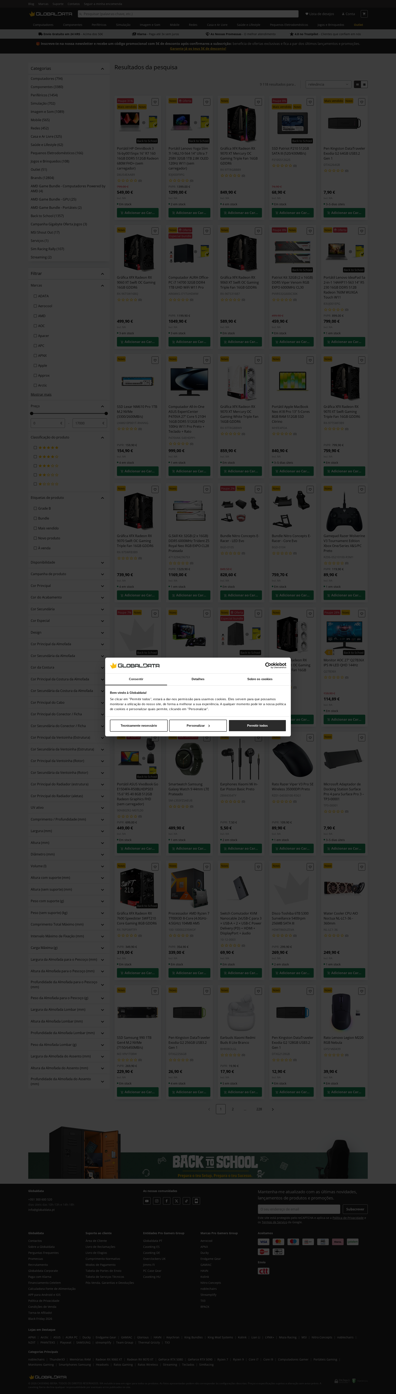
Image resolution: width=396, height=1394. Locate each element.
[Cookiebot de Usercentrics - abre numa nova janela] (268, 665)
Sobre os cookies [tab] (260, 679)
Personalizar (196, 725)
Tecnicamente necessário (139, 725)
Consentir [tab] (136, 679)
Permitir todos (257, 725)
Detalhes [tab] (198, 679)
